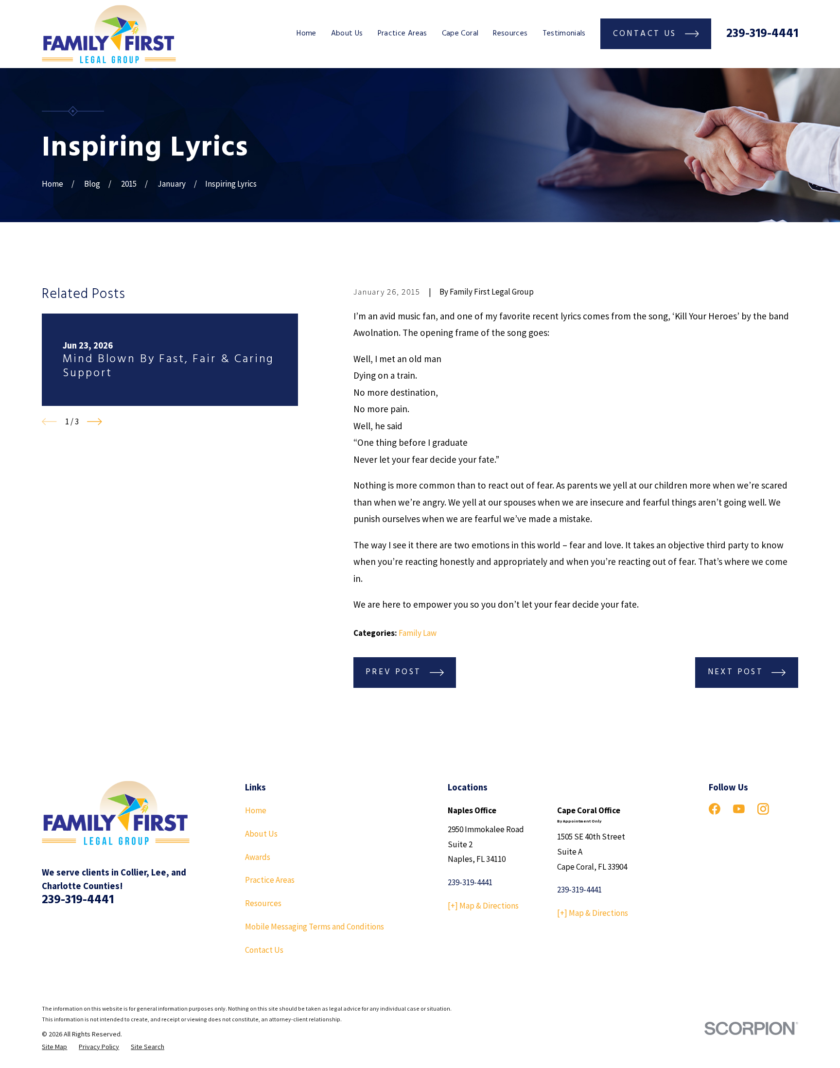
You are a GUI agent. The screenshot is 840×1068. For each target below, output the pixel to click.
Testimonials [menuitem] (564, 33)
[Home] (109, 34)
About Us (261, 833)
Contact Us (264, 950)
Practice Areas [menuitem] (402, 33)
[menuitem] (54, 1047)
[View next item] (94, 421)
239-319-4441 (762, 34)
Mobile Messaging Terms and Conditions (314, 926)
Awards (257, 857)
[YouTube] (739, 809)
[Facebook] (714, 809)
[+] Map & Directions (483, 905)
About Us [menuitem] (347, 33)
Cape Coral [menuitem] (460, 33)
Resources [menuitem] (510, 33)
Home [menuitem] (306, 33)
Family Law (418, 633)
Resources (263, 903)
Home (255, 810)
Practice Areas (270, 880)
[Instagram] (763, 809)
